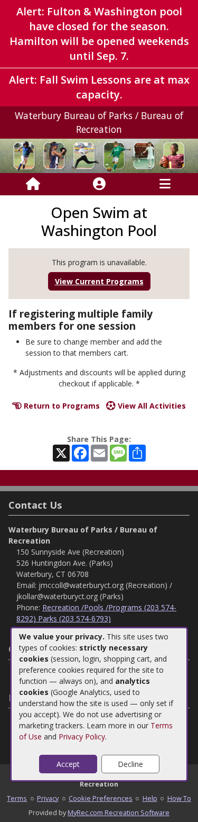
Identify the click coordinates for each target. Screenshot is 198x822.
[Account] (99, 184)
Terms (17, 798)
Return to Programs (61, 406)
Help (150, 798)
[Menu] (165, 184)
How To (179, 798)
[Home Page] (33, 184)
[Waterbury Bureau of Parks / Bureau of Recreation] (99, 155)
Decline (130, 764)
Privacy (48, 798)
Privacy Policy (82, 736)
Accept (68, 764)
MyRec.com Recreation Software (118, 812)
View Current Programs (99, 281)
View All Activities (151, 406)
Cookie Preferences (101, 798)
